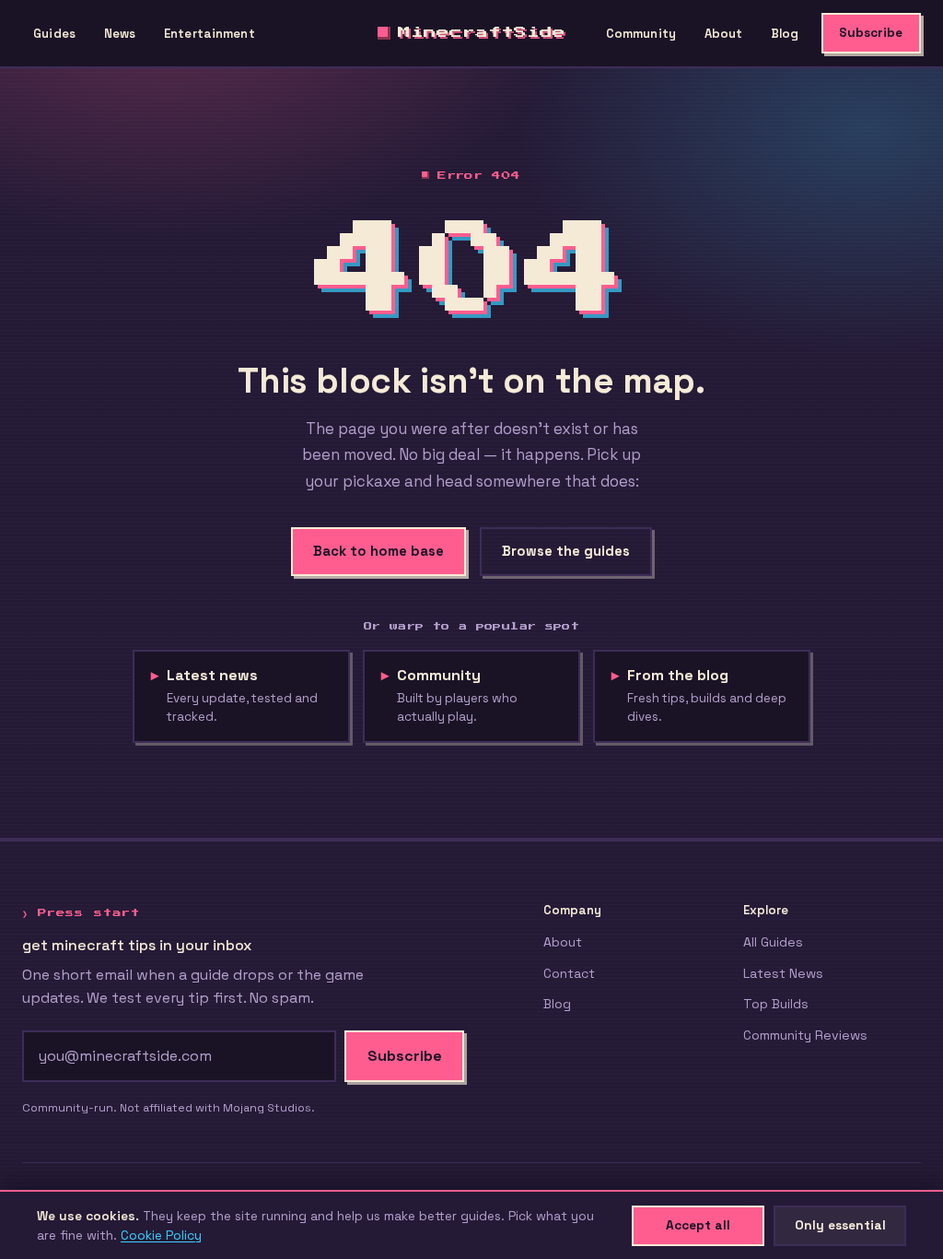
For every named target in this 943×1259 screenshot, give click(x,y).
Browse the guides (566, 551)
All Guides (773, 942)
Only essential (840, 1225)
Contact (569, 973)
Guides (54, 33)
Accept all (698, 1225)
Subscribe (870, 33)
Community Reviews (805, 1035)
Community (641, 33)
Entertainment (209, 33)
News (120, 33)
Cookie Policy (161, 1235)
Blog (785, 33)
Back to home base (378, 551)
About (723, 33)
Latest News (783, 973)
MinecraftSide (481, 32)
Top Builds (776, 1003)
